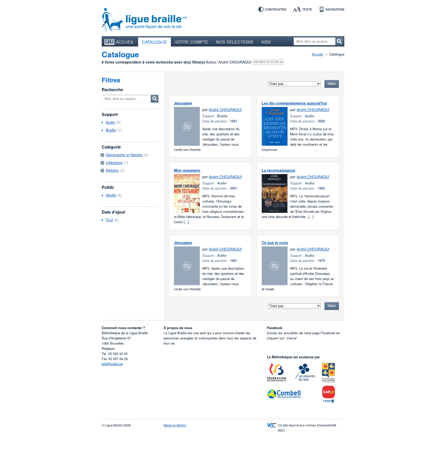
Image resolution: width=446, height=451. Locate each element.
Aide (266, 42)
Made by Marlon (175, 425)
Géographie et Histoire (124, 154)
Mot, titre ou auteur (154, 99)
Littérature (114, 162)
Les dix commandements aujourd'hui (294, 103)
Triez (331, 84)
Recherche (112, 89)
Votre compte (191, 42)
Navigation (334, 9)
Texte (307, 9)
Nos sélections (234, 42)
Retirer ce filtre (266, 62)
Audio (110, 122)
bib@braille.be (112, 363)
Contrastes (275, 9)
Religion (112, 170)
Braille (111, 130)
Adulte (111, 195)
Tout (109, 219)
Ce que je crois (275, 242)
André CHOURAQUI (225, 109)
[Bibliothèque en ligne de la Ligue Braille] (144, 19)
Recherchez (339, 41)
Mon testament (187, 170)
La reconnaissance (278, 170)
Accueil (125, 42)
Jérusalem (183, 103)
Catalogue (154, 42)
